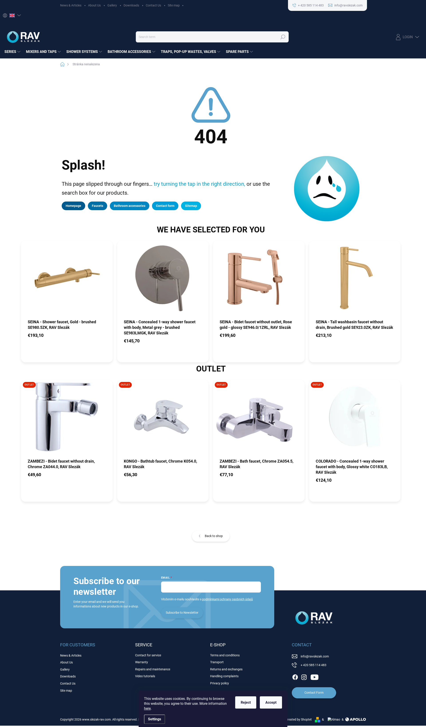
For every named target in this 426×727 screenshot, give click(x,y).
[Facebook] (295, 676)
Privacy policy (219, 683)
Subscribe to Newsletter (182, 612)
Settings (154, 719)
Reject (246, 702)
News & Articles (70, 5)
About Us (94, 5)
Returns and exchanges (226, 669)
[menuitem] (13, 51)
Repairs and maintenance (152, 669)
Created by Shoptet (298, 719)
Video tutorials (145, 676)
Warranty (141, 662)
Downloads (131, 5)
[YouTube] (315, 676)
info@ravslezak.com (315, 656)
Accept (270, 702)
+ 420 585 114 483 (313, 665)
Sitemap (191, 206)
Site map (174, 5)
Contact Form (313, 692)
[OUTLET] (67, 419)
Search (283, 37)
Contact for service (148, 655)
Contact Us (153, 5)
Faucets (97, 206)
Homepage (73, 206)
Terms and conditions (225, 655)
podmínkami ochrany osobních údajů (227, 599)
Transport (217, 662)
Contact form (165, 206)
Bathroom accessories (129, 206)
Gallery (112, 5)
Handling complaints (224, 676)
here (147, 708)
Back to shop (214, 536)
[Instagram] (304, 676)
